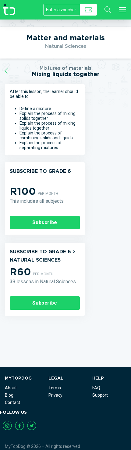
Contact (12, 402)
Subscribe (44, 222)
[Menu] (122, 9)
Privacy (55, 395)
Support (100, 395)
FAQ (96, 387)
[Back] (6, 71)
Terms (54, 387)
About (11, 387)
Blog (9, 395)
